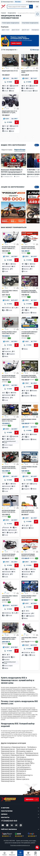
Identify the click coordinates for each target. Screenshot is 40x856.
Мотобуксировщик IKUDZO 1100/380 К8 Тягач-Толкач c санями (10, 511)
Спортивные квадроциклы (30, 23)
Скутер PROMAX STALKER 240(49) (29, 467)
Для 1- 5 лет (5, 30)
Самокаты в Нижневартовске (13, 774)
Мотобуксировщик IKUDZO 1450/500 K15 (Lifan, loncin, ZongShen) (8, 467)
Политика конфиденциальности (20, 845)
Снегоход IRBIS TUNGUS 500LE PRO (10, 291)
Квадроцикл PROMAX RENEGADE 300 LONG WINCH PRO (9, 638)
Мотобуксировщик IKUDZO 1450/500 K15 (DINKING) (28, 247)
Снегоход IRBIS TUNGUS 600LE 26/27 (10, 596)
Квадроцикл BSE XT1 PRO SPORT (29, 71)
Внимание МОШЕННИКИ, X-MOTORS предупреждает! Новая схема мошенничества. (13, 172)
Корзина (28, 854)
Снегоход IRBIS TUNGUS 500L (29, 638)
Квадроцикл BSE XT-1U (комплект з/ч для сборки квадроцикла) (9, 112)
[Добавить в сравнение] (18, 68)
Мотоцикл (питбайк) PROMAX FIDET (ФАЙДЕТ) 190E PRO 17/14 (29, 291)
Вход (35, 854)
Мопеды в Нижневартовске (27, 753)
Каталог (20, 854)
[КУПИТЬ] (17, 82)
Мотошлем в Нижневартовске (13, 772)
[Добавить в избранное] (15, 68)
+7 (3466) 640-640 (32, 2)
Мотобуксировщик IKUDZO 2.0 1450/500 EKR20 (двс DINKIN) (8, 376)
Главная (4, 854)
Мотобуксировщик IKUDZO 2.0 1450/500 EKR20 (28, 555)
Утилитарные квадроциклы (10, 23)
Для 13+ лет (25, 30)
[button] (6, 78)
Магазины (18, 1)
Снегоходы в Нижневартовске (13, 758)
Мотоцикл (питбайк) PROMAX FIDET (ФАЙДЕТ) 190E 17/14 (29, 376)
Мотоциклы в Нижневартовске (13, 747)
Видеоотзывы (7, 150)
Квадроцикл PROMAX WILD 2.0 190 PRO (9, 420)
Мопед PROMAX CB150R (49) (28, 420)
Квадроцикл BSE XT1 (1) (10, 71)
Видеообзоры (19, 150)
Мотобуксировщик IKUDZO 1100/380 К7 (8, 555)
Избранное (12, 854)
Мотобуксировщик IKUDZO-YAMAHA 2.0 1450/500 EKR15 (8, 247)
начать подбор (16, 43)
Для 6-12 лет (15, 30)
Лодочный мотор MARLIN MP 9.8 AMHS (27, 511)
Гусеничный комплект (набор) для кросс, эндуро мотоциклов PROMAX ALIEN (29, 332)
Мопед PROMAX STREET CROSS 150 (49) (28, 596)
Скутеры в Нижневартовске (13, 755)
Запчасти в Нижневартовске (13, 778)
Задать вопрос (29, 799)
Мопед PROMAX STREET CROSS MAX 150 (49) (9, 332)
